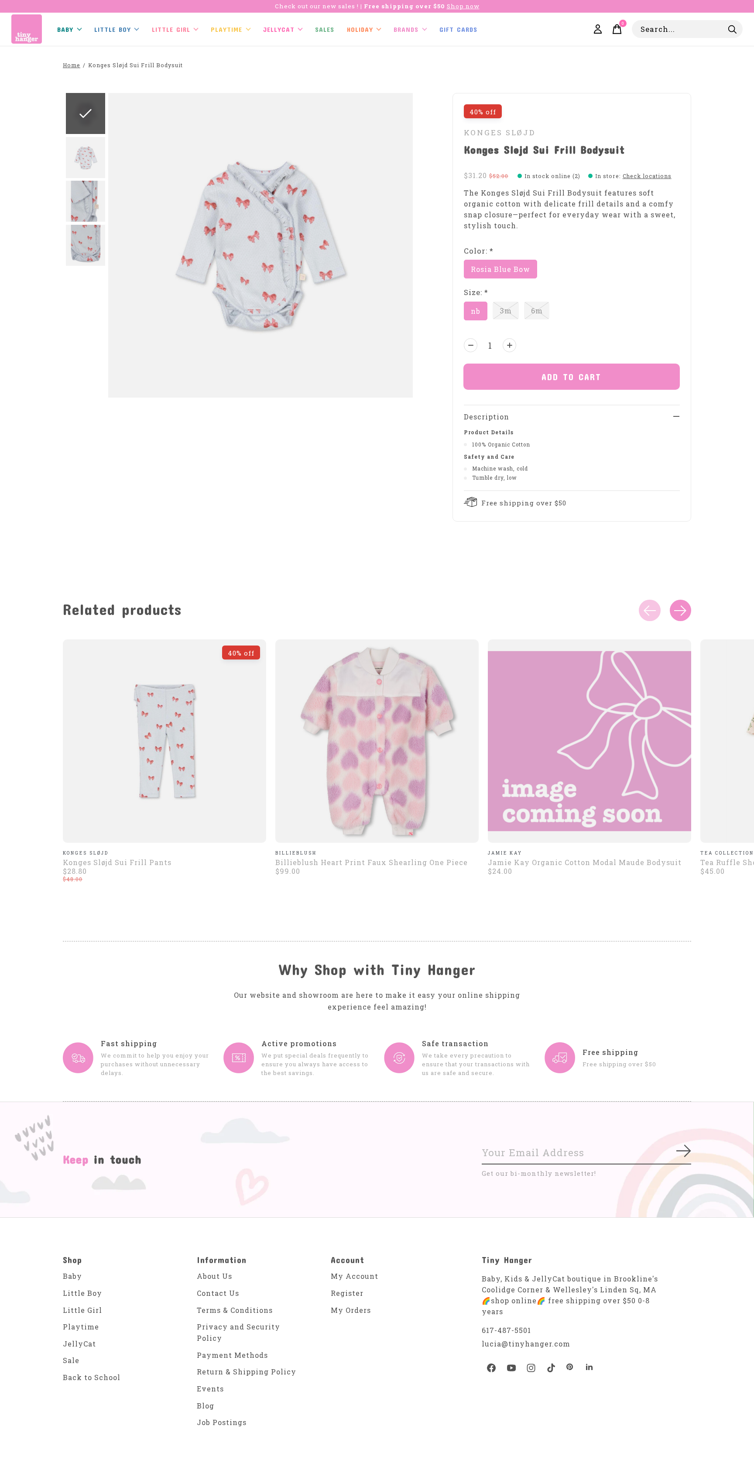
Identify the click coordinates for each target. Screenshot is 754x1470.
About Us (214, 1276)
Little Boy (82, 1293)
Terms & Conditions (235, 1310)
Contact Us (218, 1293)
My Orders (351, 1310)
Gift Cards (458, 29)
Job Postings (222, 1422)
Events (210, 1388)
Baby (72, 1276)
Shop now (463, 6)
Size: (476, 292)
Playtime (226, 29)
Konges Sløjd (499, 132)
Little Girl (82, 1310)
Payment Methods (232, 1355)
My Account (354, 1276)
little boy (112, 29)
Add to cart (571, 376)
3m (506, 310)
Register (347, 1293)
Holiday (360, 29)
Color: (479, 250)
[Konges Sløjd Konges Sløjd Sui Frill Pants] (164, 741)
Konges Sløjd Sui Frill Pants (117, 862)
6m (537, 310)
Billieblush (296, 853)
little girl (171, 29)
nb (475, 311)
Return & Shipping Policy (246, 1371)
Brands (406, 29)
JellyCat (279, 29)
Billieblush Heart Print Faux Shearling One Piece (371, 862)
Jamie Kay (505, 853)
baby (65, 29)
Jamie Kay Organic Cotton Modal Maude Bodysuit (585, 862)
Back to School (91, 1377)
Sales (324, 29)
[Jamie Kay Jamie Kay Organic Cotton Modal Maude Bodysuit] (589, 741)
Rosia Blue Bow (500, 269)
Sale (71, 1360)
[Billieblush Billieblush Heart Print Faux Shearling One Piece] (377, 741)
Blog (205, 1405)
